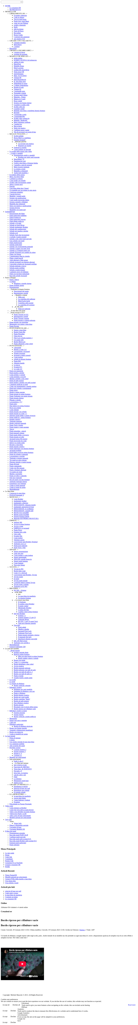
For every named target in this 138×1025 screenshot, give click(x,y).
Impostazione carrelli (21, 293)
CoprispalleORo (19, 116)
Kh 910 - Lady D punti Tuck (28, 621)
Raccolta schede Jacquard (18, 276)
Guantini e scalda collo (21, 105)
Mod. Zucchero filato (16, 177)
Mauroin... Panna (20, 97)
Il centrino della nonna (17, 175)
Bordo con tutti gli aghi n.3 (23, 674)
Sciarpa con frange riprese (22, 103)
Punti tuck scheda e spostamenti (20, 388)
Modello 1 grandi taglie (17, 196)
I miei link (8, 857)
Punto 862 (17, 361)
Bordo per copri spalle (21, 697)
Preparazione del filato (17, 213)
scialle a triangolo (20, 25)
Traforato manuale (15, 421)
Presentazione (14, 287)
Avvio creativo (19, 666)
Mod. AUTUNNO (20, 76)
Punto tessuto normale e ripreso (28, 635)
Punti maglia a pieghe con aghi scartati (22, 382)
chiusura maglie (19, 363)
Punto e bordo (18, 676)
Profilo (7, 867)
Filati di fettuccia (15, 217)
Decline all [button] (16, 1005)
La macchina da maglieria (27, 596)
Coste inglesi (18, 538)
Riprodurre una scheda (21, 790)
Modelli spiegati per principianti (20, 817)
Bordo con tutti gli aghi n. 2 (23, 672)
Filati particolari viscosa (17, 219)
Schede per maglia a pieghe (18, 231)
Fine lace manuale (15, 478)
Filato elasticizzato (15, 243)
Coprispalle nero (19, 91)
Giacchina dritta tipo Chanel (19, 188)
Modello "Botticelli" (21, 120)
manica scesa (18, 783)
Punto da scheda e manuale (18, 454)
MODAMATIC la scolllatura (24, 509)
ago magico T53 (19, 39)
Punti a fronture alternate (17, 470)
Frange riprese (19, 715)
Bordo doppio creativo (21, 695)
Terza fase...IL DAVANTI (23, 769)
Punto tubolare (14, 845)
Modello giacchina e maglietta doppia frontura (29, 111)
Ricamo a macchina (16, 445)
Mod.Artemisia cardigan (22, 122)
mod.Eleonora (18, 74)
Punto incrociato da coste (18, 441)
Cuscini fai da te (14, 194)
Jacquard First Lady (25, 631)
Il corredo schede (19, 792)
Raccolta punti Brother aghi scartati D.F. (23, 841)
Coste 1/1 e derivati (20, 573)
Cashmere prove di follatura (18, 272)
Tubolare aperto (19, 540)
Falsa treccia (18, 336)
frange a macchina (20, 330)
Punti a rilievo (14, 280)
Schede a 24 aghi (15, 223)
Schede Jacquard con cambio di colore (22, 252)
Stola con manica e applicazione (20, 206)
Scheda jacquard (19, 353)
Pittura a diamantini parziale (18, 825)
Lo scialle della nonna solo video (20, 151)
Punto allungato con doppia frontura (21, 448)
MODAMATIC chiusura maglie (25, 505)
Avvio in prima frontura (22, 524)
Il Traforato (22, 602)
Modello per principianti (17, 757)
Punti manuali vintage (16, 433)
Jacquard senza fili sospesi (18, 439)
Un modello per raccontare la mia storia (22, 190)
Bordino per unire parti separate (29, 157)
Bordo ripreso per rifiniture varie (25, 709)
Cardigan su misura (16, 179)
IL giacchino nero (20, 81)
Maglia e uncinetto (15, 474)
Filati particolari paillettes (18, 215)
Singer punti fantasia (21, 561)
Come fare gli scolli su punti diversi (21, 810)
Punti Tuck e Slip (20, 548)
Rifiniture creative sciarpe (18, 711)
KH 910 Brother (19, 614)
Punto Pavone (14, 326)
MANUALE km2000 (21, 513)
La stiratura (17, 779)
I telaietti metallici (20, 43)
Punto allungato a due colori (23, 344)
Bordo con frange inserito (18, 728)
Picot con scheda (15, 408)
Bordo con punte (19, 660)
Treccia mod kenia (20, 19)
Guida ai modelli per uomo (18, 734)
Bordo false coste (20, 571)
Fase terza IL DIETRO (21, 767)
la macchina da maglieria (22, 796)
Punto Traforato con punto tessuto (20, 396)
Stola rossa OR (19, 72)
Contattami (9, 859)
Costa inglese (18, 357)
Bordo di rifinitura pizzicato (23, 726)
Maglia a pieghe (23, 629)
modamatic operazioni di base (24, 507)
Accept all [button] (5, 1005)
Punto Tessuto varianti (21, 318)
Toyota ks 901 (19, 569)
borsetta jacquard (19, 140)
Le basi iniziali (10, 736)
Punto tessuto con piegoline (18, 322)
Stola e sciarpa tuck (16, 184)
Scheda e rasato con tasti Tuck (19, 248)
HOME (7, 6)
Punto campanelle (15, 466)
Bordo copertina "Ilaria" (22, 699)
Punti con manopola (16, 371)
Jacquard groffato (15, 450)
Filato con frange (15, 254)
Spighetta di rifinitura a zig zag (24, 691)
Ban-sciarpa (18, 126)
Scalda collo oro (19, 107)
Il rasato (16, 579)
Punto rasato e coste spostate (19, 427)
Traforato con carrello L (22, 643)
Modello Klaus (19, 66)
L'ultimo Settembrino (21, 85)
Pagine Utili (9, 861)
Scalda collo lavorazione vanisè (20, 182)
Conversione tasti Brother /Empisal (26, 542)
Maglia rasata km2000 (21, 515)
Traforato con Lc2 (20, 544)
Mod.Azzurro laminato (21, 167)
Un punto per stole (15, 472)
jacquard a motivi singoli (22, 355)
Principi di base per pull (22, 788)
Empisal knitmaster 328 (17, 647)
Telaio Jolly (18, 823)
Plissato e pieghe (15, 400)
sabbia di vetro (19, 62)
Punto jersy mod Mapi (21, 21)
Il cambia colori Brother (26, 604)
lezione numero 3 (20, 751)
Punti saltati (22, 627)
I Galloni (12, 281)
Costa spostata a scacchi (17, 377)
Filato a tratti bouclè (16, 258)
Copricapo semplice (16, 192)
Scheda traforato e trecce (17, 266)
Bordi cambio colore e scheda (28, 658)
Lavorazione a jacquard (22, 351)
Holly (16, 27)
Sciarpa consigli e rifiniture (18, 202)
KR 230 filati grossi (20, 641)
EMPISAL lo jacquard (21, 528)
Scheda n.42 (13, 233)
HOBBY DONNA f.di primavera (25, 60)
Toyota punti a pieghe (21, 584)
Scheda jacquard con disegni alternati (22, 262)
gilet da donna (18, 29)
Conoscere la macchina (17, 493)
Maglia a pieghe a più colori (18, 379)
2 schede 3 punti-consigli (17, 237)
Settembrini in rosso (20, 83)
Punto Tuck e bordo (16, 425)
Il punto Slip (18, 536)
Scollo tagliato (19, 136)
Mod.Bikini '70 (19, 159)
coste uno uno (18, 553)
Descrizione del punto (21, 291)
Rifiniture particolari (16, 724)
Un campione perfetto (16, 744)
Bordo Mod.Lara (19, 342)
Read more (132, 1005)
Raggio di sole (19, 87)
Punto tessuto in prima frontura (19, 394)
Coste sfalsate (14, 410)
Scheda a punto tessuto (17, 270)
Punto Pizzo (18, 530)
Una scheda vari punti (16, 241)
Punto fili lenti (14, 464)
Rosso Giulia (18, 35)
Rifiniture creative (15, 687)
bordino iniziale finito (21, 652)
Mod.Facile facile (24, 301)
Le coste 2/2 (18, 369)
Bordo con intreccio (16, 732)
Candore (17, 46)
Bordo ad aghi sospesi (21, 701)
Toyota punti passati (20, 581)
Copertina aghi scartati (25, 303)
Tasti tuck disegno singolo (27, 623)
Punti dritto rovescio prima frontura (21, 452)
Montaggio (13, 718)
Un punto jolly (19, 340)
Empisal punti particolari (17, 843)
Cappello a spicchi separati (23, 165)
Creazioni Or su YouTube (14, 863)
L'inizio (12, 740)
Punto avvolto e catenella (18, 476)
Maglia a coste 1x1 (20, 349)
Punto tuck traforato (20, 546)
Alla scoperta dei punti (17, 746)
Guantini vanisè (19, 109)
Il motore (17, 802)
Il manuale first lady (25, 637)
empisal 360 (18, 522)
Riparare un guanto (24, 146)
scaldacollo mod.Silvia (21, 70)
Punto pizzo (13, 390)
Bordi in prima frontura (22, 654)
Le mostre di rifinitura (16, 683)
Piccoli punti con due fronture (19, 480)
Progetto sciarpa (14, 748)
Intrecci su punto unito (17, 443)
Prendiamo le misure (21, 786)
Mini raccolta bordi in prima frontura (30, 656)
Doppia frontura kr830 (21, 516)
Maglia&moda (14, 489)
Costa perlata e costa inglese (23, 555)
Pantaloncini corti (20, 161)
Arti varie (8, 819)
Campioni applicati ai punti (18, 384)
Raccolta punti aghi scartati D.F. (20, 839)
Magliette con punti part (17, 210)
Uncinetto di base (15, 827)
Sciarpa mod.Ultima (20, 95)
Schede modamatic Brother (18, 227)
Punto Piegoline (19, 334)
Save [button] (19, 1021)
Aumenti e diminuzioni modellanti (21, 730)
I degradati (17, 347)
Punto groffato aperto (16, 285)
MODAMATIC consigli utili (23, 511)
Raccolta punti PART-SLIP (18, 835)
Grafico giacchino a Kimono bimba (26, 163)
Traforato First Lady (25, 633)
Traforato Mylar (23, 619)
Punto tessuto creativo (16, 447)
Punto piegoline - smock (17, 431)
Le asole (12, 682)
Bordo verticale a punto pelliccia (25, 717)
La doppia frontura (24, 598)
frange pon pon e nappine (18, 720)
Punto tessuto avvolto (16, 437)
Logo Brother (18, 499)
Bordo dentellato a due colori (24, 664)
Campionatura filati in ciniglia (19, 256)
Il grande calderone (20, 15)
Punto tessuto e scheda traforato (24, 320)
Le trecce (17, 365)
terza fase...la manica (21, 773)
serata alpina (18, 58)
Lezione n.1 (18, 755)
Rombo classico (14, 419)
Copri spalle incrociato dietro (19, 200)
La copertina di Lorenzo (26, 305)
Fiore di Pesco (19, 31)
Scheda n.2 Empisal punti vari (19, 250)
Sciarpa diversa (14, 208)
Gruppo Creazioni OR (12, 865)
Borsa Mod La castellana (22, 138)
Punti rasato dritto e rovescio (19, 435)
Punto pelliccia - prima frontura (20, 417)
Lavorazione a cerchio (17, 456)
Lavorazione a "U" (15, 402)
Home (7, 855)
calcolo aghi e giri (20, 775)
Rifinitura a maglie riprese (22, 283)
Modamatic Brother (24, 608)
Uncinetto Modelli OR (17, 829)
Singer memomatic (20, 557)
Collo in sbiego (19, 17)
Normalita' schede (20, 93)
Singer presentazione (21, 551)
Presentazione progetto (17, 833)
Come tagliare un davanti (22, 149)
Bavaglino (17, 33)
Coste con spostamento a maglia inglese (22, 386)
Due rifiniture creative (21, 703)
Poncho (12, 186)
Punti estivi (13, 404)
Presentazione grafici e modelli (24, 155)
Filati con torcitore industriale (19, 274)
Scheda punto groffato (17, 268)
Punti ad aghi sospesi (16, 381)
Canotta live (18, 124)
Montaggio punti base (21, 781)
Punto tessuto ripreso (16, 398)
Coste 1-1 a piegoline (21, 662)
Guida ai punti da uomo (17, 487)
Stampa (82, 930)
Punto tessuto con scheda (18, 412)
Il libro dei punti (10, 831)
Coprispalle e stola (20, 114)
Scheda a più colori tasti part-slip (20, 239)
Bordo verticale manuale (17, 423)
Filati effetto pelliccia (16, 221)
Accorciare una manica (26, 144)
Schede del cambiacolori (17, 229)
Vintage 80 (17, 78)
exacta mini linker (20, 798)
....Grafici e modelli (16, 153)
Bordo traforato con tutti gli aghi (25, 670)
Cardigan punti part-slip (17, 837)
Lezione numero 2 (20, 750)
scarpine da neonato (20, 54)
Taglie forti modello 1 (21, 173)
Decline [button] (13, 1011)
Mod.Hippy (18, 45)
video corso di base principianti (20, 816)
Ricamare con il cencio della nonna (26, 707)
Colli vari (12, 722)
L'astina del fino (23, 610)
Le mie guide (9, 853)
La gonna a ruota (19, 169)
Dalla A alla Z (18, 761)
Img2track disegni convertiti (27, 639)
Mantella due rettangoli (17, 204)
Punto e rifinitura (19, 693)
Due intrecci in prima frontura (19, 406)
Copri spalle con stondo (17, 180)
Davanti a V (18, 771)
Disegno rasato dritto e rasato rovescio (22, 415)
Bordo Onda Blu (19, 332)
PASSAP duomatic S (16, 495)
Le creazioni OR (15, 8)
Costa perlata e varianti (17, 375)
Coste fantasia (18, 563)
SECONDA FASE (20, 765)
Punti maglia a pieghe (16, 373)
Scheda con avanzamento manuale (21, 247)
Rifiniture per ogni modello (23, 689)
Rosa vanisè (18, 101)
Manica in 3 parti (19, 99)
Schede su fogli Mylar (16, 225)
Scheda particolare (15, 245)
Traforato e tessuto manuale (18, 458)
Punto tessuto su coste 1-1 (18, 414)
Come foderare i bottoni (22, 800)
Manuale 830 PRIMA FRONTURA (26, 518)
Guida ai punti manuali (17, 485)
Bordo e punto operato (17, 392)
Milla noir (21, 297)
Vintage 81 (17, 89)
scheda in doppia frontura (22, 359)
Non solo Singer (19, 565)
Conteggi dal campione (22, 37)
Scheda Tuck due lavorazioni (19, 235)
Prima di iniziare (15, 738)
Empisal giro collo (20, 532)
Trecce (11, 429)
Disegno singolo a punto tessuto (20, 462)
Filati (15, 777)
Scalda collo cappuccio (21, 118)
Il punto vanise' (23, 606)
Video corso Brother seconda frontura (22, 812)
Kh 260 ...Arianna (20, 590)
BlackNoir (13, 48)
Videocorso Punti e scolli (17, 814)
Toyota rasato (18, 577)
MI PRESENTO (15, 10)
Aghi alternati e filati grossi (18, 260)
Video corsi (9, 806)
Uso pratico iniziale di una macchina (21, 742)
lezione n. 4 (18, 753)
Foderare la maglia (20, 147)
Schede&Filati (10, 212)
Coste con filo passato (16, 468)
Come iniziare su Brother (18, 808)
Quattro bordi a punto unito (23, 678)
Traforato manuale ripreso (18, 482)
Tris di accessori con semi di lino (25, 132)
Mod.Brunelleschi (20, 79)
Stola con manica (19, 128)
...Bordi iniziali (14, 650)
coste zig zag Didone (21, 23)
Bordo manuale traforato (22, 668)
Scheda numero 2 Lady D (27, 617)
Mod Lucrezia (18, 68)
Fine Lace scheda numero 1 (23, 338)
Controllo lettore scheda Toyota (24, 582)
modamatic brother (20, 501)
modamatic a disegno (21, 503)
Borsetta (16, 113)
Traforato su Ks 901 (20, 586)
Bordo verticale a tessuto (22, 685)
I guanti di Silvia (19, 52)
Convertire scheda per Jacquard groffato (23, 264)
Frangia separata (19, 713)
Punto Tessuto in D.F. (21, 314)
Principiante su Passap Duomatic (20, 804)
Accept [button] (4, 1011)
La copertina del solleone (26, 299)
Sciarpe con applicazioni (17, 198)
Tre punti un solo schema (18, 460)
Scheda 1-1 (22, 616)
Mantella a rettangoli (21, 171)
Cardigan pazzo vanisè (21, 130)
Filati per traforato (24, 309)
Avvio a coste (18, 526)
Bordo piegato (19, 705)
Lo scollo (12, 680)
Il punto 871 (18, 367)
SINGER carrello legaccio (23, 559)
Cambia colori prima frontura (28, 612)
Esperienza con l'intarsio (17, 483)
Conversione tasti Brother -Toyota (25, 575)
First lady (17, 625)
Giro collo (17, 534)
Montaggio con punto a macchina (20, 324)
